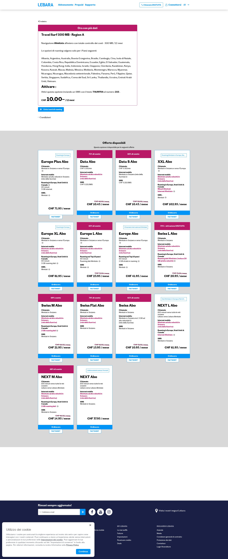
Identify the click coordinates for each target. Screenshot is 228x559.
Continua (83, 551)
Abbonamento (65, 4)
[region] (48, 539)
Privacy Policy (72, 545)
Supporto (90, 4)
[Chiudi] (90, 525)
